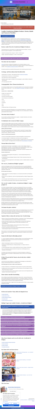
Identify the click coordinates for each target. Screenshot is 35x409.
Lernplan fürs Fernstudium (24, 74)
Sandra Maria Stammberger (14, 387)
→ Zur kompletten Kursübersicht (7, 36)
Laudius (4, 16)
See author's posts (13, 391)
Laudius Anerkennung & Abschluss (7, 300)
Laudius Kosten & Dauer (5, 295)
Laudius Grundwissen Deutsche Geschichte (8, 342)
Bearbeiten (7, 403)
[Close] (19, 392)
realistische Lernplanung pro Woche (12, 66)
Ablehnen (15, 403)
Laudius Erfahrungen (5, 294)
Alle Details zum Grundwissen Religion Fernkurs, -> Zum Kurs (13, 286)
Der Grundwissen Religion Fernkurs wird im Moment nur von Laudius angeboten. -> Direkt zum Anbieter (17, 27)
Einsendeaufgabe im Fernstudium (27, 140)
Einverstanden (11, 405)
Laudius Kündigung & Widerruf (6, 297)
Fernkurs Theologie (5, 345)
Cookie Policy (6, 401)
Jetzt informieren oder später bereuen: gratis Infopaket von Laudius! (14, 58)
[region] (11, 399)
